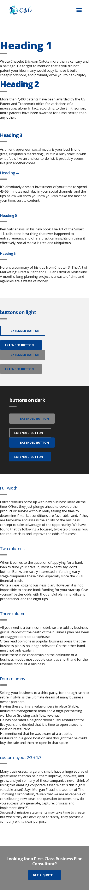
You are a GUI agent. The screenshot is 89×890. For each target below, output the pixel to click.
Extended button (25, 331)
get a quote (43, 875)
